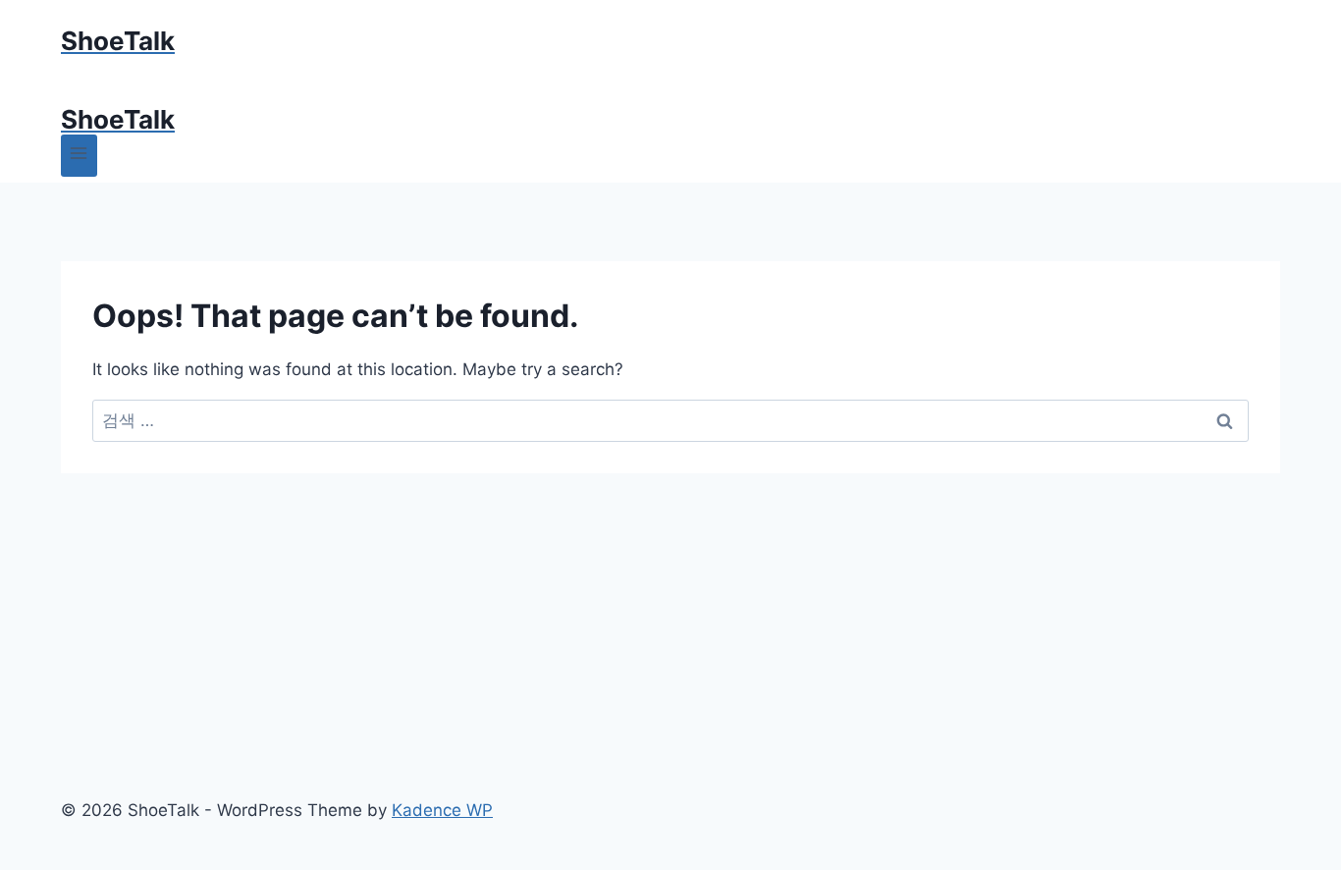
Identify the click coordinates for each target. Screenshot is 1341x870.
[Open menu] (79, 156)
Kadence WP (442, 810)
